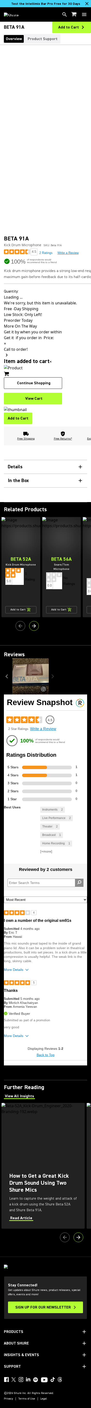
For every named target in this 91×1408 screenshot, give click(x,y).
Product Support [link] (43, 38)
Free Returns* (63, 439)
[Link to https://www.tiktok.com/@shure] (52, 1379)
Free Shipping (26, 439)
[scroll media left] (8, 676)
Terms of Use (26, 1398)
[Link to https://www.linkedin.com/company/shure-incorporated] (28, 1379)
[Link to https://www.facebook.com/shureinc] (6, 1379)
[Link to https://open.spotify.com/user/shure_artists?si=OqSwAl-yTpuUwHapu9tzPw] (35, 1379)
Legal (43, 1398)
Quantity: (11, 291)
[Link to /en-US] (14, 14)
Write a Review (68, 253)
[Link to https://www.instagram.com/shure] (20, 1379)
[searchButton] (64, 14)
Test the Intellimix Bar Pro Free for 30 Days (45, 4)
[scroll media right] (54, 676)
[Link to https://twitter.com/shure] (13, 1379)
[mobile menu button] (84, 14)
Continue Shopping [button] (33, 383)
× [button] (51, 361)
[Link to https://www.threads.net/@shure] (60, 1379)
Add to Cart (18, 418)
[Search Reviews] (79, 883)
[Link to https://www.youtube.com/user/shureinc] (44, 1380)
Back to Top (46, 1055)
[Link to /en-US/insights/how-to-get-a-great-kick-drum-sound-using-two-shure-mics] (43, 1166)
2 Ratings (46, 253)
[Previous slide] (20, 626)
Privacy (8, 1398)
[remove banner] (87, 3)
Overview (14, 38)
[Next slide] (34, 626)
